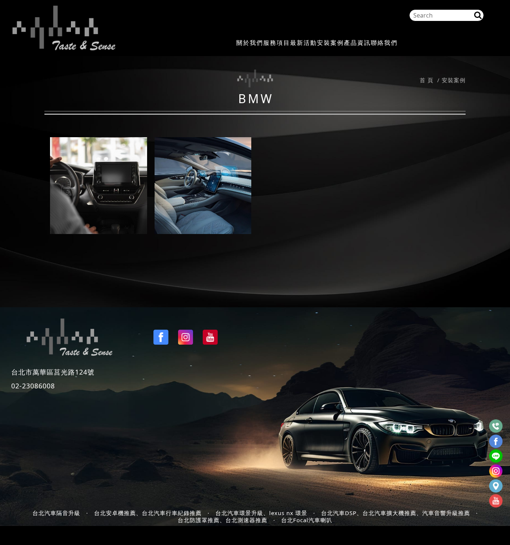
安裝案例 (330, 43)
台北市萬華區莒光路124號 (52, 371)
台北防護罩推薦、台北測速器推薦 (222, 520)
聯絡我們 (384, 43)
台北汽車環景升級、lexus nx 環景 (261, 513)
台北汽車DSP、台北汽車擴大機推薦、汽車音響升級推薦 (395, 513)
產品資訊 (357, 43)
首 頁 (426, 80)
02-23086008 (33, 385)
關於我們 (249, 43)
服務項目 (276, 43)
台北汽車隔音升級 (56, 513)
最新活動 (303, 43)
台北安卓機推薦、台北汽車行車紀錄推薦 (148, 513)
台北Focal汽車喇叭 (306, 520)
